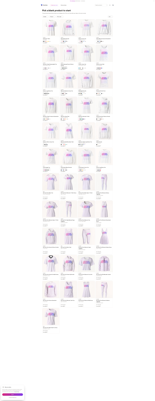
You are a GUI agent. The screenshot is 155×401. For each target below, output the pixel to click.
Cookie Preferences (12, 397)
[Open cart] (113, 5)
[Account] (110, 5)
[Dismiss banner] (154, 1)
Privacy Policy (16, 391)
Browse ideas (63, 5)
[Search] (107, 5)
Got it (12, 394)
